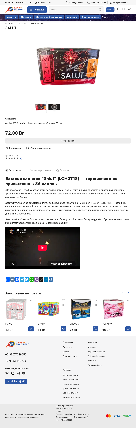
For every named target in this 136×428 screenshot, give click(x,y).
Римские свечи (90, 17)
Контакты (21, 2)
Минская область (71, 393)
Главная (9, 2)
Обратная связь (70, 356)
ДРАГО (41, 323)
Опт (31, 2)
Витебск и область (71, 380)
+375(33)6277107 (120, 3)
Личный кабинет (95, 365)
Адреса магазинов (96, 352)
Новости (92, 361)
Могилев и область (71, 397)
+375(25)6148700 (98, 3)
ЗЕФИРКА (107, 323)
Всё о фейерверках (96, 356)
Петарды (26, 17)
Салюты (11, 17)
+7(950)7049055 (76, 3)
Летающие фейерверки (49, 17)
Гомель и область (71, 384)
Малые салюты (38, 23)
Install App (13, 381)
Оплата (66, 352)
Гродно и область (71, 388)
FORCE (8, 323)
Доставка (40, 2)
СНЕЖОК (74, 323)
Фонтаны (72, 17)
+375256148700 (15, 360)
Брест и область (70, 375)
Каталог (39, 9)
